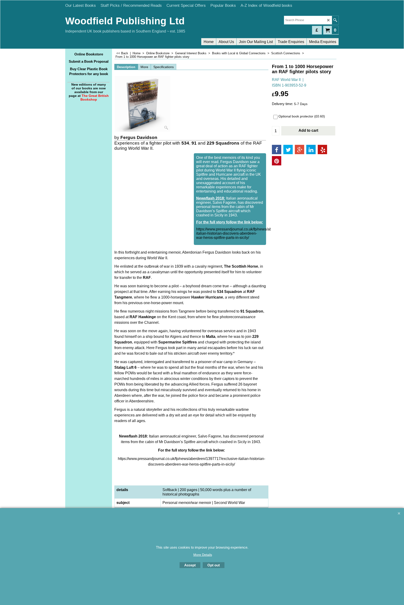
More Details (202, 555)
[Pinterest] (276, 160)
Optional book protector (301, 116)
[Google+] (299, 149)
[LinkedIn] (311, 149)
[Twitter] (288, 149)
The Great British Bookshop (94, 97)
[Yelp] (322, 149)
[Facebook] (276, 149)
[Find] (335, 20)
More (144, 67)
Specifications (163, 67)
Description (126, 67)
